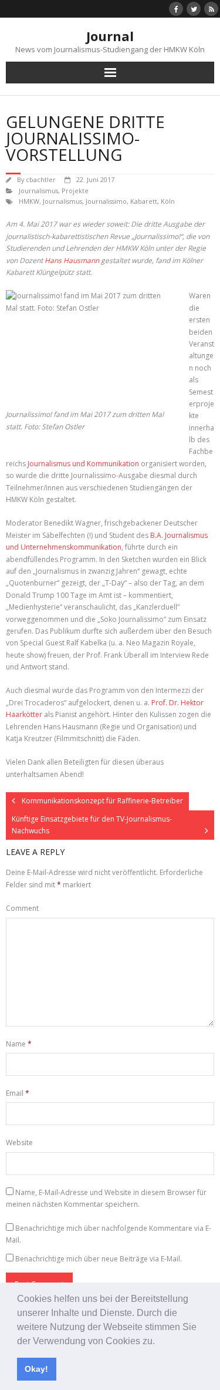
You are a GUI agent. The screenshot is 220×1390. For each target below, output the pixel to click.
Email (17, 1093)
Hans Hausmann (72, 260)
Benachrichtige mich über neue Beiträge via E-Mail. (98, 1259)
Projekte (75, 190)
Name (19, 1044)
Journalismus (38, 190)
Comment (22, 908)
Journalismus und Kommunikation (83, 464)
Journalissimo (106, 201)
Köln (168, 201)
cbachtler (41, 179)
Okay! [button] (36, 1369)
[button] (159, 1342)
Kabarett (143, 201)
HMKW (29, 201)
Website (19, 1142)
